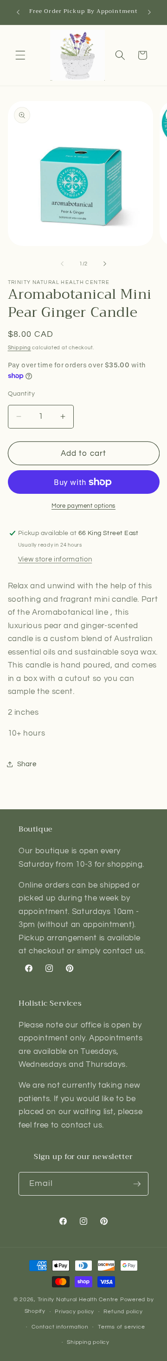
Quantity (21, 393)
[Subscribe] (137, 1184)
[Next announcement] (149, 12)
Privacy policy (74, 1312)
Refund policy (122, 1312)
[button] (20, 55)
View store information (55, 559)
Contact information (60, 1327)
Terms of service (121, 1327)
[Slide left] (62, 264)
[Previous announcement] (18, 12)
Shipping (19, 347)
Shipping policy (88, 1342)
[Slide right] (105, 264)
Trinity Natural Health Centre (79, 1300)
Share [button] (27, 764)
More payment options (83, 506)
